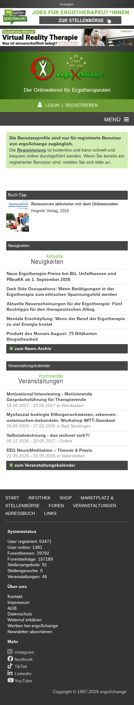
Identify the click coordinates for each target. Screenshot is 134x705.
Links (50, 513)
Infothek (39, 497)
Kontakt (14, 596)
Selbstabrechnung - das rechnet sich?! (48, 435)
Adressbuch (20, 513)
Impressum (18, 602)
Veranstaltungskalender (29, 365)
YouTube (23, 680)
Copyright (62, 691)
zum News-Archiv (33, 348)
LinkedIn (23, 673)
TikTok (21, 666)
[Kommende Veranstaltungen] (41, 386)
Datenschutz (19, 613)
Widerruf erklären (24, 619)
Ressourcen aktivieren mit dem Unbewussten (74, 204)
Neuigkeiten (18, 245)
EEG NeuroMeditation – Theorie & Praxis (49, 450)
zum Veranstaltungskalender (45, 465)
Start (12, 497)
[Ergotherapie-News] (41, 266)
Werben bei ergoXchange (32, 625)
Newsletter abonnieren (29, 631)
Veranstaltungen (94, 505)
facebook (24, 659)
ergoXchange (113, 691)
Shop (66, 497)
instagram (24, 652)
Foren (56, 505)
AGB (12, 608)
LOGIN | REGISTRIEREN (71, 105)
